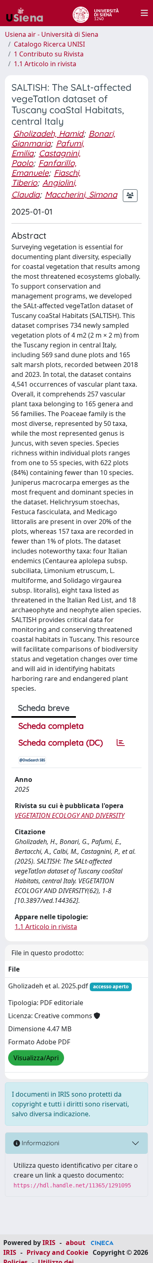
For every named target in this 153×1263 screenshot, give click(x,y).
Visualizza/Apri (36, 1057)
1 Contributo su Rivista (49, 53)
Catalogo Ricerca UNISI (49, 44)
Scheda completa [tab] (51, 726)
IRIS (48, 1242)
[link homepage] (28, 13)
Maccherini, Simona (81, 194)
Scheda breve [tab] (43, 708)
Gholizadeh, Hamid (48, 133)
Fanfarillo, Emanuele (43, 168)
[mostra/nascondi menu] (144, 13)
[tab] (121, 742)
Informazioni (39, 1143)
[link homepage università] (95, 13)
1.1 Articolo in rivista (45, 63)
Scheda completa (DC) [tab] (60, 742)
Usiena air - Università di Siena (51, 34)
